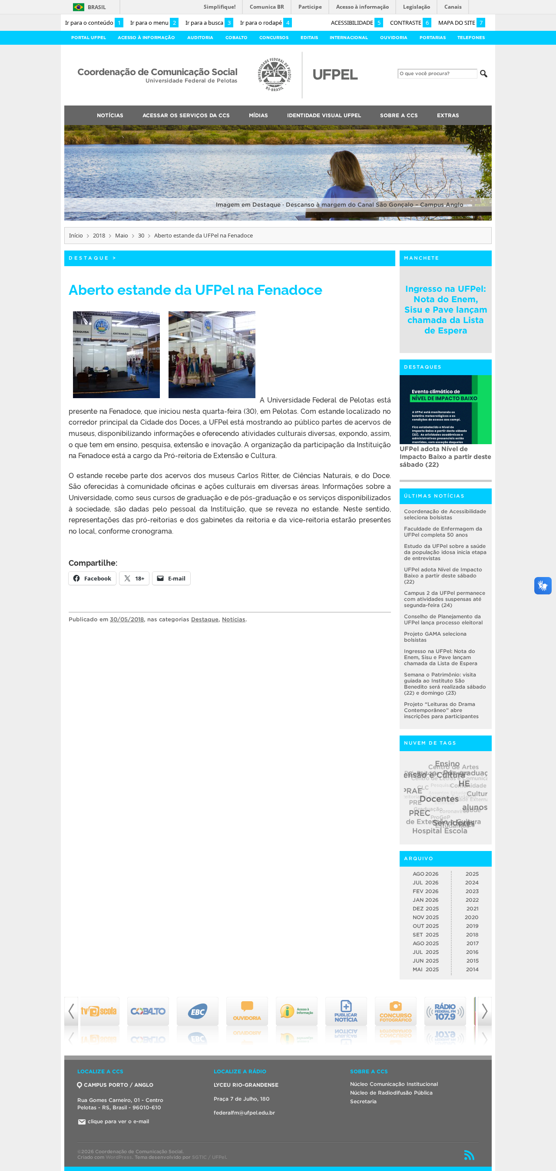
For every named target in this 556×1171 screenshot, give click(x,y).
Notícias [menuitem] (110, 115)
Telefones (471, 37)
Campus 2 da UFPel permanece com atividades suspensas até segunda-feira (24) (445, 460)
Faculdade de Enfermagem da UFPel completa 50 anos (443, 532)
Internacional (349, 37)
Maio (121, 235)
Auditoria (200, 37)
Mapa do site (460, 22)
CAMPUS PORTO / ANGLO (118, 1085)
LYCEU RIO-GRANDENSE (246, 1085)
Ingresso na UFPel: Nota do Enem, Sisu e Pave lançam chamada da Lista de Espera (445, 309)
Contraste (409, 22)
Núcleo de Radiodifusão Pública (391, 1092)
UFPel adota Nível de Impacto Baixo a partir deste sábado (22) (443, 575)
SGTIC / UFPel (209, 1157)
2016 (472, 952)
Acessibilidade (356, 22)
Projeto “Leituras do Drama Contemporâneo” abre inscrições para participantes (441, 710)
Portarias (433, 37)
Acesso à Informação (146, 37)
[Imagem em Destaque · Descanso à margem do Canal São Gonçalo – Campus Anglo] (278, 219)
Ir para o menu (153, 22)
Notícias (233, 619)
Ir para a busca (208, 22)
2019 (472, 926)
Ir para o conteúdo (93, 22)
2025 (472, 874)
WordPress (119, 1157)
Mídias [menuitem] (258, 115)
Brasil (97, 7)
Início (76, 235)
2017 (473, 943)
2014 (472, 969)
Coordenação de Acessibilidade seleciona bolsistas (445, 514)
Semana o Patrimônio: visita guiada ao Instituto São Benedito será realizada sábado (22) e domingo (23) (445, 684)
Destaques (423, 366)
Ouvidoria (393, 37)
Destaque (89, 258)
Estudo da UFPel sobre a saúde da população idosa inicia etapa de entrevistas (445, 552)
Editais (309, 37)
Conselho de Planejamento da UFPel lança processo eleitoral (443, 619)
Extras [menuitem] (448, 115)
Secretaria (363, 1101)
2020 (472, 917)
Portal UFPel (88, 37)
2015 (473, 960)
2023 (472, 891)
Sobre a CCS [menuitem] (399, 115)
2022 (472, 900)
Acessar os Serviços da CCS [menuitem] (186, 115)
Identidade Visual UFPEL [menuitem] (324, 115)
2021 (473, 908)
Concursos (273, 37)
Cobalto (236, 37)
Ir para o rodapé (264, 22)
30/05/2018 (127, 619)
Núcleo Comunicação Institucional (394, 1084)
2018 (99, 235)
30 (141, 235)
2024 (472, 882)
